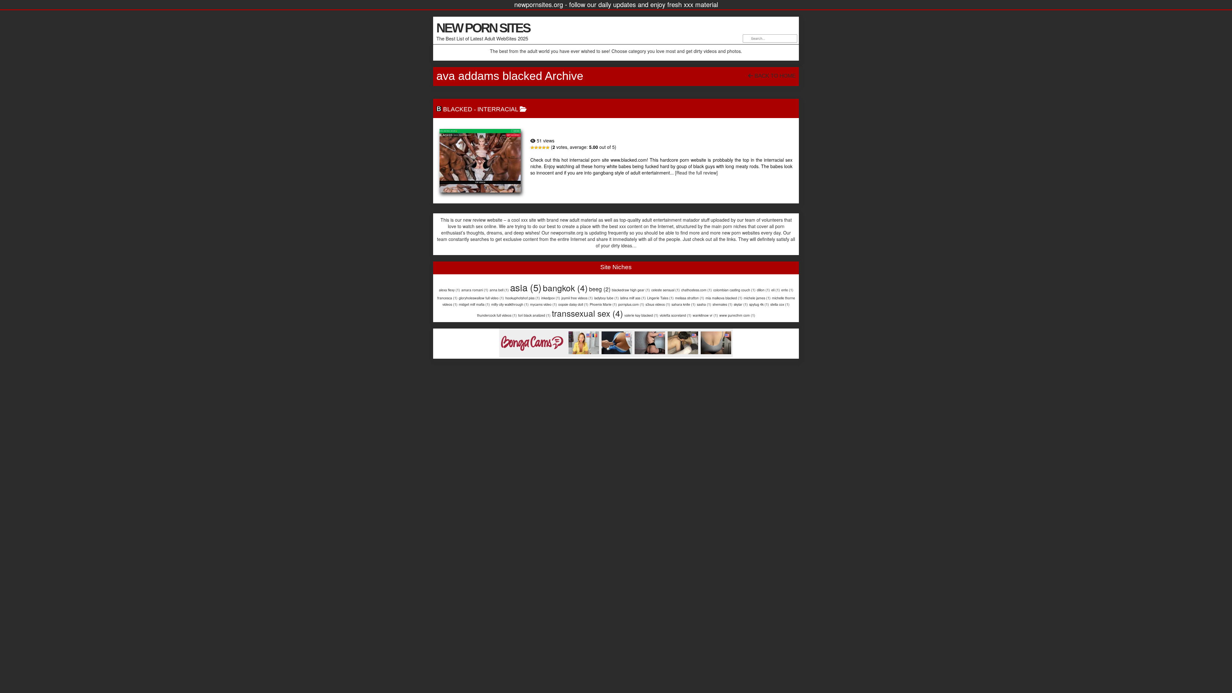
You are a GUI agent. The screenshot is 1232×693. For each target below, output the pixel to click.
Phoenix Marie (603, 304)
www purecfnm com (737, 315)
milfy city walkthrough (510, 304)
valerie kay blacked (641, 315)
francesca (447, 297)
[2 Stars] (536, 148)
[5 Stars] (548, 148)
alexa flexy (449, 289)
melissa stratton (689, 297)
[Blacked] (480, 161)
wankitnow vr (705, 315)
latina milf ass (633, 297)
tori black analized (534, 315)
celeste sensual (665, 289)
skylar (741, 304)
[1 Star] (532, 148)
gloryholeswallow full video (481, 297)
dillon (763, 289)
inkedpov (550, 297)
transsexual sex (587, 313)
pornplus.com (631, 304)
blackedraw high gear (631, 289)
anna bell (499, 289)
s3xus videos (658, 304)
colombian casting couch (734, 289)
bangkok (565, 288)
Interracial (497, 109)
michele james (757, 297)
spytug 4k (759, 304)
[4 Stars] (544, 148)
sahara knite (684, 304)
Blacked (457, 109)
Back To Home (774, 76)
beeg (600, 289)
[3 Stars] (540, 148)
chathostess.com (696, 289)
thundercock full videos (497, 315)
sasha (704, 304)
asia (526, 287)
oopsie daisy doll (573, 304)
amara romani (474, 289)
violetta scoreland (675, 315)
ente (787, 289)
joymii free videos (577, 297)
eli (775, 289)
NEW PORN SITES (483, 28)
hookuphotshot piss (522, 297)
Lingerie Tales (660, 297)
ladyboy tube (606, 297)
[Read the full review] (696, 172)
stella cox (780, 304)
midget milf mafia (474, 304)
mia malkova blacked (724, 297)
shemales (722, 304)
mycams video (543, 304)
